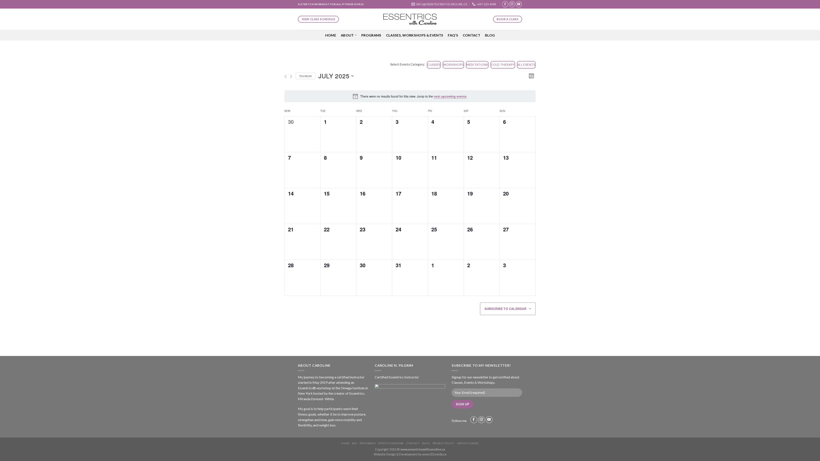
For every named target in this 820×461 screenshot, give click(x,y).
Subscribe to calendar (505, 308)
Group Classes (468, 443)
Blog (490, 35)
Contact (471, 35)
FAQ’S (453, 35)
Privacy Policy (443, 443)
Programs (371, 35)
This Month (305, 76)
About (347, 35)
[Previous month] (285, 76)
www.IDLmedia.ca (434, 454)
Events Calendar (391, 443)
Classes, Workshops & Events (414, 35)
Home (330, 35)
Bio (354, 443)
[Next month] (291, 76)
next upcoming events (450, 96)
